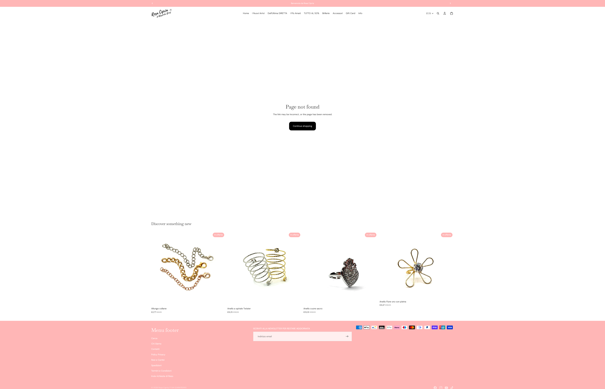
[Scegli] (220, 301)
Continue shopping (302, 126)
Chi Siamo (156, 343)
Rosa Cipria (163, 387)
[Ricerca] (438, 13)
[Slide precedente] (156, 268)
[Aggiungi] (373, 301)
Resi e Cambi (157, 359)
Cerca (154, 338)
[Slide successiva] (220, 268)
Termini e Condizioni (161, 370)
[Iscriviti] (347, 336)
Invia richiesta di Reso (162, 376)
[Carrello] (451, 13)
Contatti (155, 349)
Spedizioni (156, 365)
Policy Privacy (158, 354)
